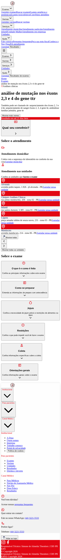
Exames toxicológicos (20, 14)
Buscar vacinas (23, 22)
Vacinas (5, 19)
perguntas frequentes (23, 504)
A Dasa (10, 438)
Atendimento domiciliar (11, 29)
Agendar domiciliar (13, 162)
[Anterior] (4, 241)
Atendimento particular (32, 29)
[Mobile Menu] (4, 50)
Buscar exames (23, 12)
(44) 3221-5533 (32, 518)
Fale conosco (7, 41)
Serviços (6, 26)
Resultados (14, 47)
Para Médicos (13, 480)
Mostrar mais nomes (10, 116)
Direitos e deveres (15, 471)
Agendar (5, 47)
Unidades (5, 34)
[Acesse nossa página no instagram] (3, 544)
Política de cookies (16, 451)
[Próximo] (4, 246)
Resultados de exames (19, 76)
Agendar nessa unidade (49, 200)
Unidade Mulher (14, 32)
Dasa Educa (12, 488)
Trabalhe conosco (15, 445)
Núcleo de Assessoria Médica (20, 483)
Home (4, 78)
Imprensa (11, 443)
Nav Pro (10, 485)
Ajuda (4, 39)
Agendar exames (8, 12)
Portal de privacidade (16, 448)
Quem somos (13, 440)
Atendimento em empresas (34, 32)
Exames (5, 9)
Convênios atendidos (39, 14)
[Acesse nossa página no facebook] (8, 544)
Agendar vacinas (8, 22)
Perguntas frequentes (22, 41)
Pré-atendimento (17, 44)
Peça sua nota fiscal (40, 41)
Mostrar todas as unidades (13, 250)
